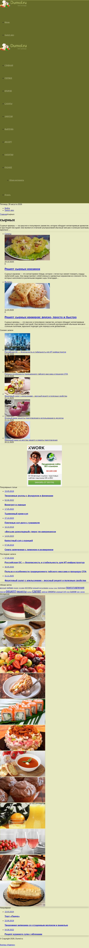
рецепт (11, 591)
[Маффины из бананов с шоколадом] (22, 802)
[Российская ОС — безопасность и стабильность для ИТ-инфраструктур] (17, 350)
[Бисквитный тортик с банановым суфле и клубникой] (22, 620)
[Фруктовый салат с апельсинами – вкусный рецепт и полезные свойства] (17, 394)
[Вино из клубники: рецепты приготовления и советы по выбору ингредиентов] (22, 854)
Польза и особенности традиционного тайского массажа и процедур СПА (36, 374)
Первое (8, 78)
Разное (8, 167)
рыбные (29, 592)
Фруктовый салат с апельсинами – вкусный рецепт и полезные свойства (36, 396)
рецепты (22, 591)
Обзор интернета (16, 180)
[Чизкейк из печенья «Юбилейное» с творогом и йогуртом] (22, 906)
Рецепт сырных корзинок (22, 268)
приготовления (75, 587)
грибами (10, 588)
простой (3, 592)
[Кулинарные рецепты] (13, 8)
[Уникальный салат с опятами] (22, 750)
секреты (52, 591)
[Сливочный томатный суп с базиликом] (22, 776)
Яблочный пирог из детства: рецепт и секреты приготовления (31, 440)
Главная (3, 214)
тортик (82, 592)
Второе (8, 91)
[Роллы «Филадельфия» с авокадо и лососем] (22, 724)
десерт (16, 588)
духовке (22, 588)
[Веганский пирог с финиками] (22, 698)
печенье (51, 588)
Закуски (9, 116)
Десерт (8, 142)
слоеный (59, 592)
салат (36, 591)
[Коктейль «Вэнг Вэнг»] (22, 828)
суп (64, 592)
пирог (55, 588)
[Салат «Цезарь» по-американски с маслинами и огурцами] (22, 880)
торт (78, 592)
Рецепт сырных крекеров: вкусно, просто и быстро (41, 317)
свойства (44, 592)
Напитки (9, 155)
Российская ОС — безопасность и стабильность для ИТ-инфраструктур (35, 352)
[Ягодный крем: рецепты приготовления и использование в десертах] (17, 416)
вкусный (3, 588)
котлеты (28, 588)
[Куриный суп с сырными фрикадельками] (22, 646)
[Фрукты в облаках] (22, 672)
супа (68, 592)
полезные (61, 588)
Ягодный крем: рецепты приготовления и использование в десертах (34, 418)
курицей (36, 588)
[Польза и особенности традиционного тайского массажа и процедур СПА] (17, 372)
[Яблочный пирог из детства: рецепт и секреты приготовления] (17, 438)
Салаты (8, 104)
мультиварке (43, 588)
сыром (73, 591)
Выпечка (9, 129)
